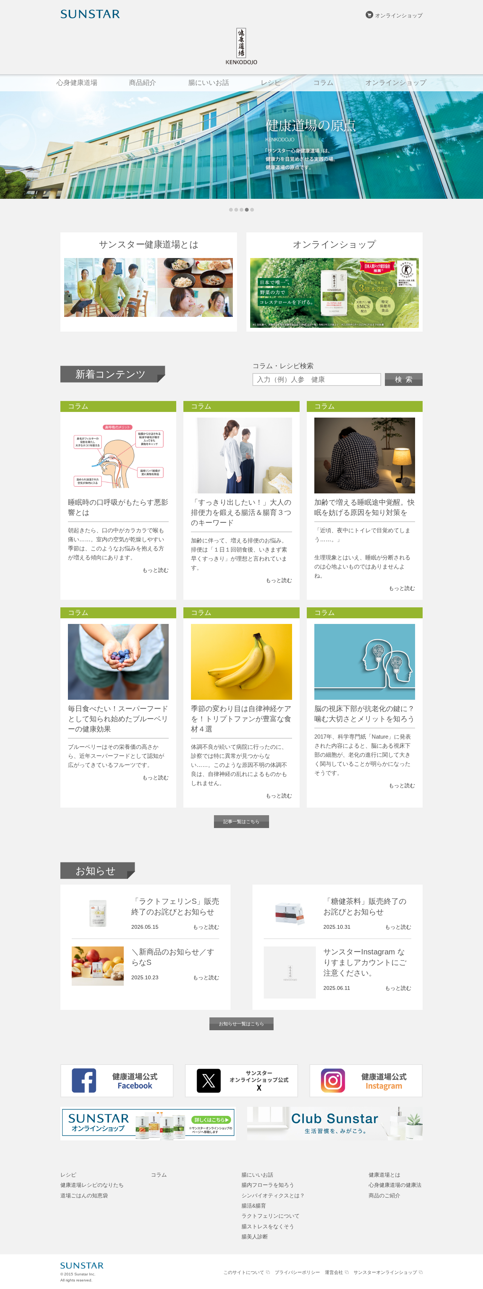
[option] (241, 136)
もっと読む (155, 570)
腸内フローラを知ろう (268, 1185)
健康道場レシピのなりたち (92, 1185)
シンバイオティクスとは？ (273, 1195)
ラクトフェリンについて (271, 1216)
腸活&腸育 (254, 1206)
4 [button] (247, 210)
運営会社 (334, 1272)
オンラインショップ (399, 15)
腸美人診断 (255, 1237)
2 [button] (236, 210)
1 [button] (231, 210)
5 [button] (252, 210)
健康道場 (241, 46)
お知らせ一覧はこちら (241, 1023)
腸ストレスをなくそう (268, 1226)
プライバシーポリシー (297, 1272)
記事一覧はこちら (241, 821)
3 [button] (241, 210)
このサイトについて (243, 1272)
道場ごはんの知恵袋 (84, 1195)
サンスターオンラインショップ (385, 1272)
